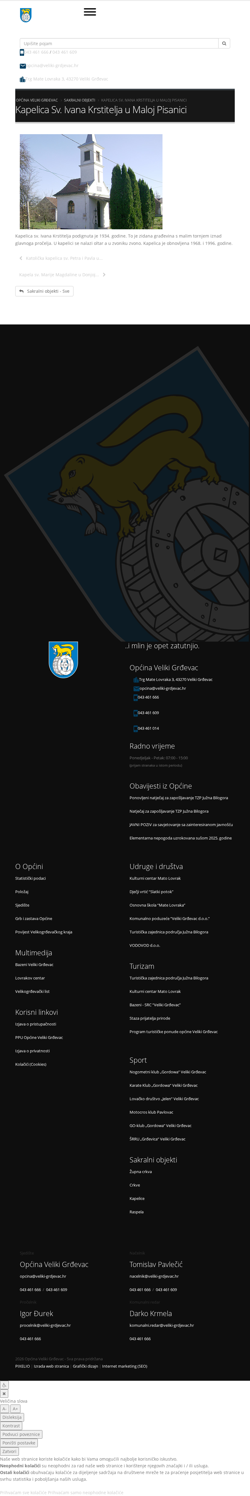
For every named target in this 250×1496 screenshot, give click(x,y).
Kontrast (11, 1426)
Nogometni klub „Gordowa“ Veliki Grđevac (168, 1072)
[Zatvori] (4, 1393)
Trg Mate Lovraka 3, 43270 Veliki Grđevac (66, 79)
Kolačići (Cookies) (30, 1064)
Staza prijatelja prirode (150, 1018)
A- (4, 1409)
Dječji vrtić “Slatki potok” (151, 891)
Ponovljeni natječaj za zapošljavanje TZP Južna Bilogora (179, 797)
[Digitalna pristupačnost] (4, 1385)
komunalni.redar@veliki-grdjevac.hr (162, 1325)
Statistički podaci (30, 878)
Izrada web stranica (51, 1366)
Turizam (142, 966)
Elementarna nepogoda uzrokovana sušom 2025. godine (181, 838)
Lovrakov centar (30, 978)
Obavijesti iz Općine (161, 786)
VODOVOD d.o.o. (145, 945)
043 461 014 (148, 728)
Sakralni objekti (79, 100)
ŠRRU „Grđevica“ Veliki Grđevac (157, 1139)
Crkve (135, 1185)
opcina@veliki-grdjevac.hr (52, 65)
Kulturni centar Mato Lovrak (155, 878)
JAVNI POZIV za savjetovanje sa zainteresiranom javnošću (181, 824)
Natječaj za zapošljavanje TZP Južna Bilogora (169, 811)
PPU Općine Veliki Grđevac (39, 1037)
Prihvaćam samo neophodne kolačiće (85, 1492)
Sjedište (22, 905)
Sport (138, 1060)
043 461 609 (64, 52)
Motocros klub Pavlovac (151, 1112)
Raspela (137, 1212)
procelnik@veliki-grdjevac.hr (45, 1325)
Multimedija (33, 952)
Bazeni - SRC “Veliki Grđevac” (155, 1004)
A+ (15, 1409)
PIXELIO (22, 1366)
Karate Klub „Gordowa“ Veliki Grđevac (164, 1085)
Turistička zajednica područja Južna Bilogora (169, 932)
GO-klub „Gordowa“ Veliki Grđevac (160, 1125)
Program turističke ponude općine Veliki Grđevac (174, 1031)
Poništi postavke (18, 1443)
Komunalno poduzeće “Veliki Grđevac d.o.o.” (170, 918)
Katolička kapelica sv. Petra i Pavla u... (62, 258)
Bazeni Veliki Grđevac (34, 964)
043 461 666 (36, 52)
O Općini (29, 866)
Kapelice (137, 1198)
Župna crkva (141, 1171)
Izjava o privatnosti (32, 1051)
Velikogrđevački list (32, 991)
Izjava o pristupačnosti (35, 1024)
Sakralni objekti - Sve (46, 291)
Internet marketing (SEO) (124, 1366)
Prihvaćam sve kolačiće (23, 1492)
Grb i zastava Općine (33, 918)
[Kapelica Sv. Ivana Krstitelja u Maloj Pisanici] (125, 181)
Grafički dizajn (85, 1366)
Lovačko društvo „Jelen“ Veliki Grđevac (164, 1098)
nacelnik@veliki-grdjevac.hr (154, 1276)
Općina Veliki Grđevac (37, 100)
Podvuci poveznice (21, 1434)
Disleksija (12, 1417)
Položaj (21, 891)
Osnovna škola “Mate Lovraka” (157, 905)
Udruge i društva (156, 866)
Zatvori (9, 1451)
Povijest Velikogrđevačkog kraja (43, 932)
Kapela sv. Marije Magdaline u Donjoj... (61, 274)
